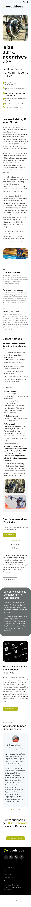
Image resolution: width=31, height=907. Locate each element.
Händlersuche (8, 877)
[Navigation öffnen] (26, 8)
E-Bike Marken (10, 709)
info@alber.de (8, 890)
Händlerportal (9, 579)
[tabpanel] (15, 568)
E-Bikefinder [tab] (15, 544)
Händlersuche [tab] (15, 548)
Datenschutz (20, 901)
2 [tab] (13, 809)
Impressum (10, 901)
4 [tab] (19, 809)
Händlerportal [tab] (15, 540)
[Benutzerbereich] (27, 2)
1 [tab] (11, 809)
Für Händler (8, 535)
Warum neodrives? (15, 838)
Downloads (7, 874)
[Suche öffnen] (24, 2)
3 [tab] (16, 809)
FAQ (5, 871)
